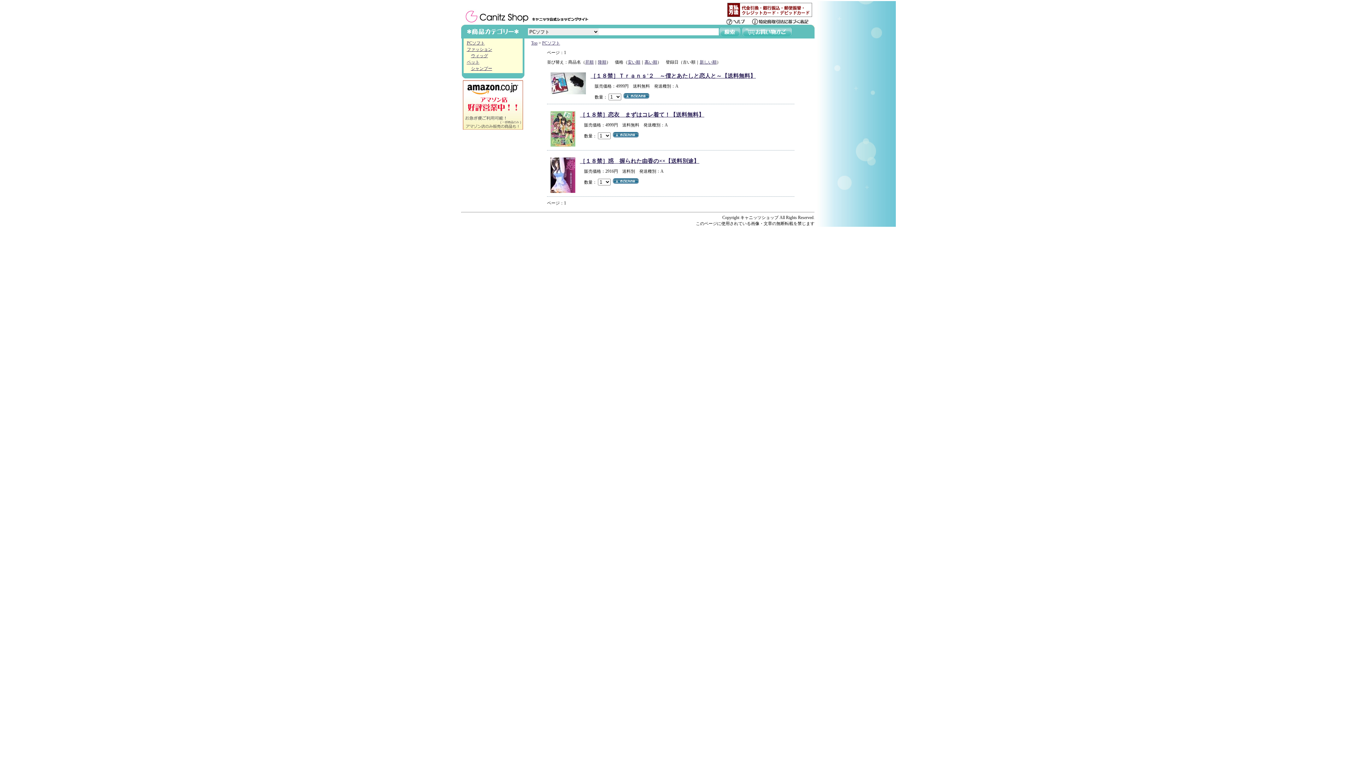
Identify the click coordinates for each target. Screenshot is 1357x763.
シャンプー (481, 68)
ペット (473, 62)
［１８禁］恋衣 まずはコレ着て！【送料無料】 (642, 115)
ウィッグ (479, 55)
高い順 (651, 62)
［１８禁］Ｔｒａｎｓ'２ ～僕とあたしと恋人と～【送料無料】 (673, 76)
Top (534, 43)
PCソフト (476, 43)
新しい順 (708, 62)
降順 (602, 62)
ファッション (479, 49)
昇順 (589, 62)
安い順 (634, 62)
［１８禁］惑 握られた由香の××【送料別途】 (639, 161)
